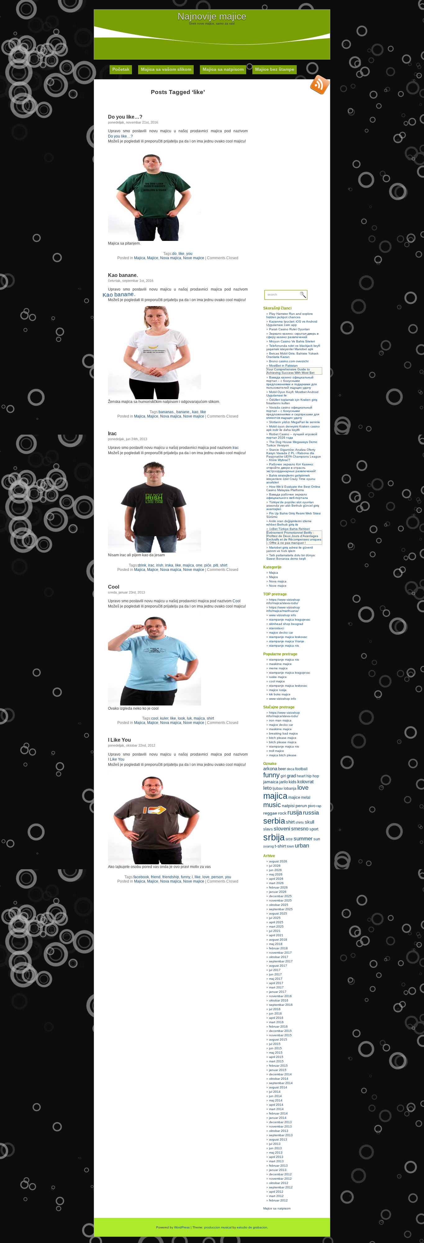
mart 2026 (276, 883)
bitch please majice (282, 737)
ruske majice (278, 677)
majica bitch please (282, 755)
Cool (113, 587)
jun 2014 (275, 1096)
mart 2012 (276, 1196)
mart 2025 (276, 926)
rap (318, 806)
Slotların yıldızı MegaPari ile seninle (294, 422)
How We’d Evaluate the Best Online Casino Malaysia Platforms (293, 488)
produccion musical (218, 1227)
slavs (268, 829)
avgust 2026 (278, 861)
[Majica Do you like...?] (154, 239)
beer (282, 768)
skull (309, 822)
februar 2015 (278, 1065)
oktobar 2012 (278, 1183)
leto (267, 788)
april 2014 (276, 1104)
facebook (141, 877)
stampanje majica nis (284, 645)
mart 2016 (276, 1022)
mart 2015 (276, 1061)
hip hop (312, 776)
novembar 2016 (280, 996)
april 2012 (276, 1191)
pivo (311, 805)
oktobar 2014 (278, 1078)
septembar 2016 (281, 1004)
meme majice (278, 668)
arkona (270, 768)
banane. (183, 412)
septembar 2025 (281, 909)
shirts (299, 822)
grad (291, 775)
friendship (170, 877)
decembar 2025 (280, 896)
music (272, 805)
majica (188, 565)
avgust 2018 (278, 939)
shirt (223, 565)
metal (305, 797)
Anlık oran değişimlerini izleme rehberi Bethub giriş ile (289, 522)
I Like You (119, 740)
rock (282, 813)
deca (290, 769)
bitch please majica (282, 742)
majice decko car (281, 632)
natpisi (288, 805)
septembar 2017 (281, 961)
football (301, 769)
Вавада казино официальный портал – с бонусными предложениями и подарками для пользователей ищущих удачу (291, 382)
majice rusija (277, 690)
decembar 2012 (280, 1174)
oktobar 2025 (278, 904)
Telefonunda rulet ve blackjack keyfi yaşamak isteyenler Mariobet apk (293, 347)
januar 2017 (277, 991)
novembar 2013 (280, 1126)
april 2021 (276, 935)
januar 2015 (277, 1070)
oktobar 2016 (278, 1000)
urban (302, 846)
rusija (294, 812)
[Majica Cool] (154, 705)
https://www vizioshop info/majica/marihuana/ (283, 609)
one (199, 565)
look (181, 718)
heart (301, 776)
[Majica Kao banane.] (157, 393)
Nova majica (170, 258)
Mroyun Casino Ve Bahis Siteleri (292, 341)
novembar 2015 (280, 1035)
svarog (268, 846)
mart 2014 (276, 1109)
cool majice (277, 681)
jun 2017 (275, 974)
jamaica (270, 782)
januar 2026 (277, 891)
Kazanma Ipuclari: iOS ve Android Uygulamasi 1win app (291, 323)
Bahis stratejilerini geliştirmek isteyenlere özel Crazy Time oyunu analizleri (290, 479)
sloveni (282, 829)
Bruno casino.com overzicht (289, 361)
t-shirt (280, 845)
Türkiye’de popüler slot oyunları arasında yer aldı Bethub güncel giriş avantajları (292, 505)
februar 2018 (278, 948)
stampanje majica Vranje (286, 641)
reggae (270, 813)
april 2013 (276, 1157)
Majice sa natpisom (277, 1208)
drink (142, 565)
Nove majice (193, 258)
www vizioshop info (282, 615)
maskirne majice (280, 664)
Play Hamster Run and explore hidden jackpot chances (289, 315)
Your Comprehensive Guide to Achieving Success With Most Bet (290, 371)
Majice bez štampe (274, 69)
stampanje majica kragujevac (289, 619)
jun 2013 (275, 1148)
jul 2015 (275, 1044)
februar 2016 (278, 1026)
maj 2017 (275, 978)
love (206, 877)
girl (283, 776)
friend (155, 877)
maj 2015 (275, 1052)
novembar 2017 (280, 952)
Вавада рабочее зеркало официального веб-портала (287, 496)
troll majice (276, 751)
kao (195, 412)
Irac (112, 433)
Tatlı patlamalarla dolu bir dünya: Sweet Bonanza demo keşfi (291, 557)
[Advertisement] (212, 39)
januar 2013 (277, 1170)
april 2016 (276, 1017)
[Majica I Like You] (154, 863)
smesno (300, 828)
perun (301, 805)
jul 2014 (275, 1091)
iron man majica (280, 720)
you (189, 253)
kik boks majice (280, 694)
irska (169, 565)
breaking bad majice (283, 733)
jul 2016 (275, 1009)
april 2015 (276, 1057)
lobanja (290, 788)
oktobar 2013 (278, 1130)
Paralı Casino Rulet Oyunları (289, 329)
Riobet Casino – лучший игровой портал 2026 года (291, 435)
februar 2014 (278, 1113)
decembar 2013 (280, 1122)
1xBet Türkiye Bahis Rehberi (289, 529)
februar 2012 (278, 1200)
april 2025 (276, 922)
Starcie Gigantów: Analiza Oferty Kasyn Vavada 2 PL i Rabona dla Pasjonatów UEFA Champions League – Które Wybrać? (293, 455)
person (217, 877)
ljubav (278, 788)
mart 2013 (276, 1161)
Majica (139, 258)
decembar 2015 (280, 1031)
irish (159, 565)
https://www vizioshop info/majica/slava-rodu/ (283, 601)
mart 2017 (276, 987)
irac (151, 565)
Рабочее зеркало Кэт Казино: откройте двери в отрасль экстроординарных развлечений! (291, 468)
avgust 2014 (278, 1087)
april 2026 (276, 878)
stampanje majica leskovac (288, 637)
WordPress (182, 1227)
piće (207, 565)
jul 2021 (275, 931)
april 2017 (276, 983)
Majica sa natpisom (223, 69)
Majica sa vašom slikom (166, 69)
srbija (274, 837)
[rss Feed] (320, 84)
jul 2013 (275, 1144)
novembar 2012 (280, 1178)
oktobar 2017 (278, 957)
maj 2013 (275, 1152)
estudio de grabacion (252, 1227)
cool (154, 718)
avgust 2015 (278, 1039)
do (174, 253)
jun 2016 (275, 1013)
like (181, 253)
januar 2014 (277, 1117)
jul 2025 (275, 918)
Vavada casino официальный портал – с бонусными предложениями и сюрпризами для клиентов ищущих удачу (292, 412)
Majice (152, 258)
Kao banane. (123, 275)
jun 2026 (275, 870)
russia (311, 812)
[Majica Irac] (154, 551)
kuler (164, 718)
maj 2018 (275, 944)
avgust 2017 (278, 965)
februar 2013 (278, 1165)
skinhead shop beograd (286, 624)
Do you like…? (125, 117)
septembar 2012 (281, 1187)
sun (316, 839)
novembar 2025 (280, 900)
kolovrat (305, 781)
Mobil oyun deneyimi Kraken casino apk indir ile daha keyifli (293, 428)
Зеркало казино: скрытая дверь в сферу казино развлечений (292, 335)
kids (292, 781)
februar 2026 (278, 887)
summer (303, 839)
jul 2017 (275, 970)
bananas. (166, 412)
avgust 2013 (278, 1139)
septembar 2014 (281, 1083)
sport (313, 829)
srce (289, 839)
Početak (120, 69)
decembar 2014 (280, 1074)
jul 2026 (275, 865)
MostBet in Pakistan (283, 365)
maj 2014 (275, 1100)
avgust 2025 (278, 913)
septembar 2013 (281, 1135)
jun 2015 (275, 1048)
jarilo (283, 782)
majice (294, 797)
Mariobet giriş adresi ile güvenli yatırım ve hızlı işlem (289, 549)
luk (189, 718)
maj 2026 (275, 874)
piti (215, 565)
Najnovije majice (212, 16)
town (290, 846)
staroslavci (276, 628)
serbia (274, 820)
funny (185, 877)
